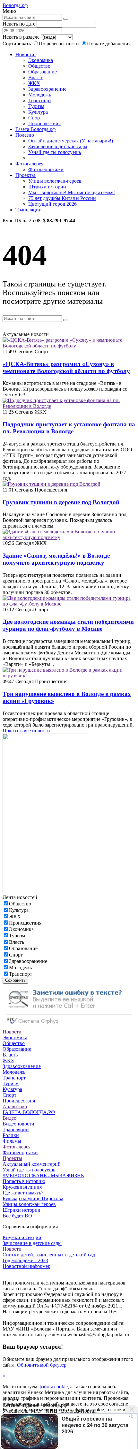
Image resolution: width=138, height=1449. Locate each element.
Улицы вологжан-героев (55, 181)
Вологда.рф (15, 5)
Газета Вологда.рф (35, 129)
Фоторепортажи (46, 169)
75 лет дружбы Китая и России (62, 198)
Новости (25, 54)
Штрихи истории (47, 186)
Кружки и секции (22, 1237)
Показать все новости (26, 730)
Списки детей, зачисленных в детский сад (49, 1254)
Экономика (40, 60)
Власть (35, 77)
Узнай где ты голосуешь (54, 152)
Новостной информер (26, 1266)
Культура (38, 112)
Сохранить (15, 980)
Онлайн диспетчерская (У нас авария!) (70, 140)
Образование (42, 71)
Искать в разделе (21, 37)
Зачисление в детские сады (57, 146)
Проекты (25, 175)
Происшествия (44, 123)
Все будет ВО (17, 1215)
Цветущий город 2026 (52, 204)
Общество (39, 66)
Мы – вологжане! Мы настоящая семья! (71, 192)
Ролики (11, 1135)
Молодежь (39, 94)
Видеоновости (18, 1123)
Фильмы (12, 1141)
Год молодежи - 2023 (25, 1260)
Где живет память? (23, 1192)
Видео (9, 1118)
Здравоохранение (47, 89)
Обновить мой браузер (41, 1365)
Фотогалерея (30, 163)
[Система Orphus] (69, 1026)
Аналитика (15, 1106)
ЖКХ (34, 83)
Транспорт (39, 100)
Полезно (25, 135)
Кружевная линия (22, 1187)
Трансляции (28, 209)
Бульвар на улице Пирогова (33, 1198)
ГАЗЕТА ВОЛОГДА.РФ (29, 1112)
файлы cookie (53, 1386)
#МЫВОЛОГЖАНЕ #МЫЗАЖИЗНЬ (43, 1175)
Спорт (35, 117)
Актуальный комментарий (32, 1164)
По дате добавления (109, 43)
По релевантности (59, 43)
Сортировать (17, 43)
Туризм (36, 106)
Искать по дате (19, 24)
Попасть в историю (24, 1181)
